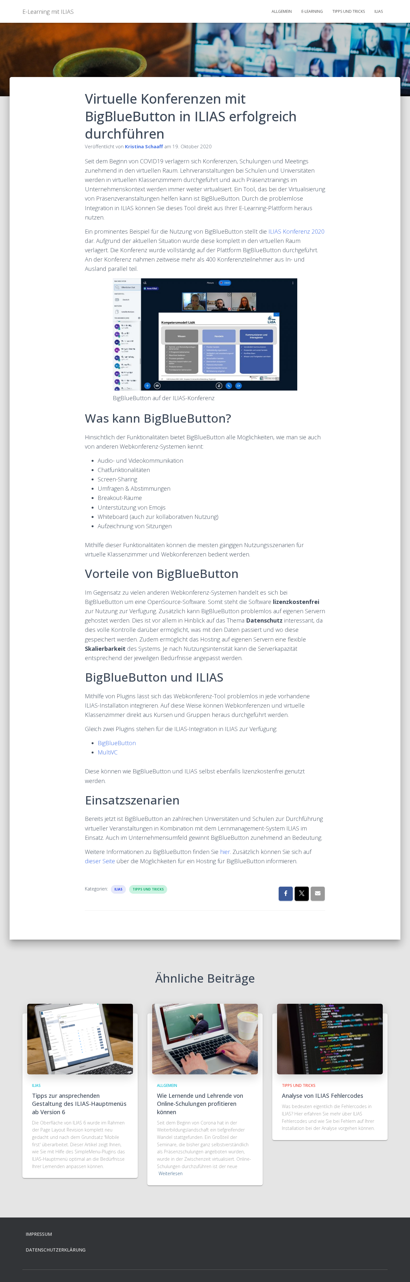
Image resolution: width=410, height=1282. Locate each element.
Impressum (39, 1234)
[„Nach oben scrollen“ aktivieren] (397, 1269)
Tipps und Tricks (348, 11)
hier (225, 852)
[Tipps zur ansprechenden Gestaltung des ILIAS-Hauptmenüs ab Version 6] (80, 1039)
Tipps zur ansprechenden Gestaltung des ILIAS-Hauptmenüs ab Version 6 (79, 1103)
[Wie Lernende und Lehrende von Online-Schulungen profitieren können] (205, 1039)
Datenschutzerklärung (56, 1250)
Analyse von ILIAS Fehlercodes (322, 1095)
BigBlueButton (117, 743)
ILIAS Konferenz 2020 (296, 231)
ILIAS (378, 11)
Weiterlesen (171, 1173)
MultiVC (108, 752)
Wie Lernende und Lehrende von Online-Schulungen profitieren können (200, 1103)
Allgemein (282, 11)
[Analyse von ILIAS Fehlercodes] (330, 1039)
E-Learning (312, 11)
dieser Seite (100, 861)
